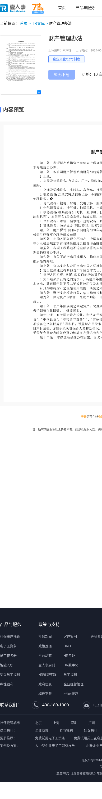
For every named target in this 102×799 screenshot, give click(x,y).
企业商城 (41, 730)
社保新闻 (45, 636)
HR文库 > (40, 23)
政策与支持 (49, 624)
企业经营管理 (73, 684)
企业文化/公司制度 (66, 59)
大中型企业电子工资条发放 (55, 746)
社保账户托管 (10, 636)
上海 (56, 723)
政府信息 (45, 684)
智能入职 (6, 665)
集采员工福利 (10, 675)
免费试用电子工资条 (50, 738)
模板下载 (45, 694)
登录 (84, 417)
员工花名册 (8, 655)
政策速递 (45, 646)
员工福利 (70, 675)
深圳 (74, 723)
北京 (38, 723)
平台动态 (45, 655)
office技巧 (71, 694)
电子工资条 (8, 646)
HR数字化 (71, 665)
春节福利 (66, 730)
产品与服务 (10, 624)
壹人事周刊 (46, 665)
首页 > (25, 23)
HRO (67, 646)
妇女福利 (90, 730)
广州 (91, 723)
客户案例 (70, 636)
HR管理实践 (47, 675)
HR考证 (69, 655)
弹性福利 (6, 684)
